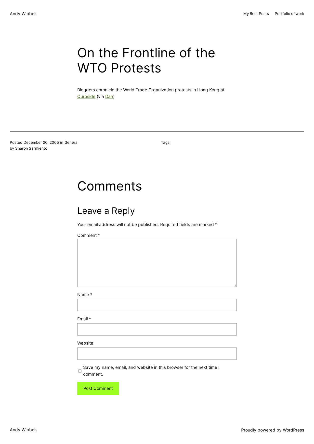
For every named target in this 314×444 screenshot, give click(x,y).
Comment (88, 235)
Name (84, 294)
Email (84, 318)
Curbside (86, 96)
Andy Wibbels (24, 13)
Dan (109, 96)
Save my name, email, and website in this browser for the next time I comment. (151, 371)
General (71, 142)
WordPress (293, 429)
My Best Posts (256, 13)
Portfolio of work (289, 13)
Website (85, 343)
